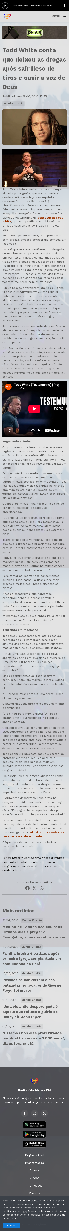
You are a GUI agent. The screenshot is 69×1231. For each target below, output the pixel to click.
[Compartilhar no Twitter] (34, 889)
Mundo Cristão (14, 103)
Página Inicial (34, 1155)
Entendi (11, 1225)
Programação (34, 1162)
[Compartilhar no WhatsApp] (41, 889)
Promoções (34, 1185)
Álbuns (34, 1170)
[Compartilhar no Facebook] (27, 889)
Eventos (34, 1193)
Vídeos (34, 1178)
